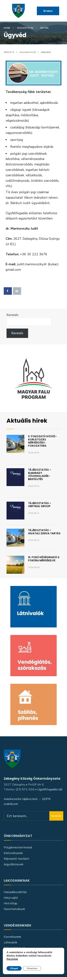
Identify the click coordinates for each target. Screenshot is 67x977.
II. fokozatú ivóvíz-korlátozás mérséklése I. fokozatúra (42, 441)
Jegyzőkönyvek (13, 864)
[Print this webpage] (17, 291)
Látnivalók (10, 942)
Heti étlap (10, 903)
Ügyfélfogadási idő (49, 789)
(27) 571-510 (25, 789)
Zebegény (46, 52)
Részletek (12, 959)
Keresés (12, 315)
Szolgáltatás (25, 27)
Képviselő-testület (16, 859)
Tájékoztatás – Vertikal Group (39, 504)
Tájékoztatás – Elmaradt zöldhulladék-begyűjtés (39, 474)
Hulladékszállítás (15, 892)
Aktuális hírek (27, 421)
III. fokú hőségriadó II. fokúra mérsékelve (44, 558)
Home (7, 27)
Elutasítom (32, 968)
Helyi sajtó (11, 898)
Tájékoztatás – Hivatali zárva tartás (44, 531)
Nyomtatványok (14, 909)
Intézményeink (13, 853)
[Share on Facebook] (8, 291)
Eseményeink (12, 937)
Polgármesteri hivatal (18, 847)
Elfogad (14, 968)
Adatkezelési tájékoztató (21, 799)
